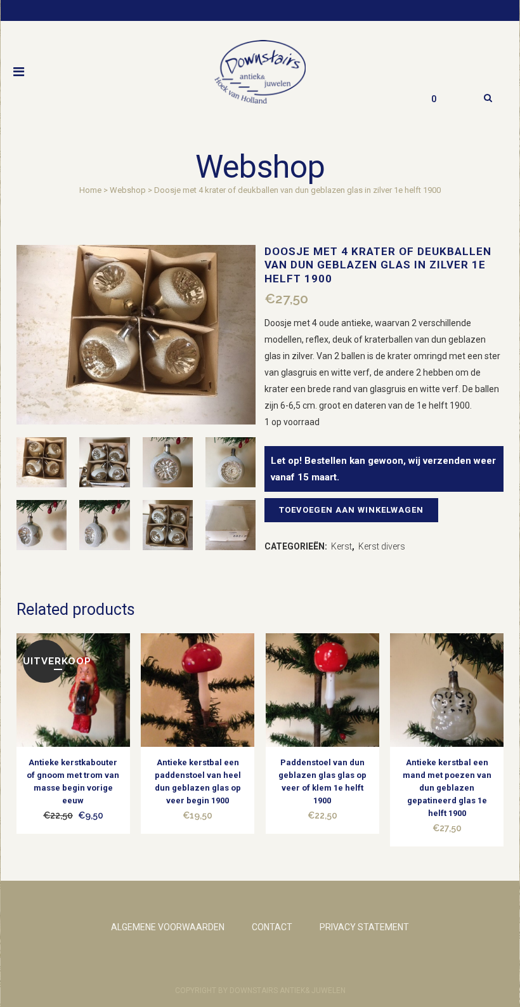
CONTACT (272, 927)
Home (90, 190)
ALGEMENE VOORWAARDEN (167, 927)
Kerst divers (381, 546)
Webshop (128, 190)
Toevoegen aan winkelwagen (351, 510)
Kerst (341, 546)
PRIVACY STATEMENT (364, 927)
